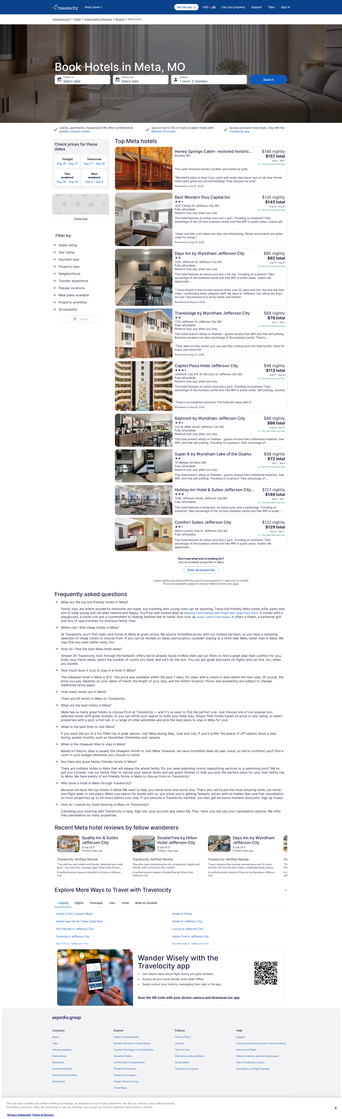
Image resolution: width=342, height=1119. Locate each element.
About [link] (55, 1036)
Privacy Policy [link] (183, 1036)
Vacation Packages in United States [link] (133, 1049)
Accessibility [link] (182, 1062)
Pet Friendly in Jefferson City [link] (75, 928)
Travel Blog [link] (120, 1087)
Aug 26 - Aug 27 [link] (67, 163)
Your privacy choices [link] (186, 1068)
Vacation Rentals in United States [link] (132, 1043)
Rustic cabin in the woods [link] (213, 617)
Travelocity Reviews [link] (125, 1068)
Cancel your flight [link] (246, 1049)
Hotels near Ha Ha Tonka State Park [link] (79, 921)
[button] (171, 889)
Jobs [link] (55, 1043)
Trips (271, 7)
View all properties (201, 570)
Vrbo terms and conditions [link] (189, 1056)
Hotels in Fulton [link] (182, 913)
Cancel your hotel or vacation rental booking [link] (260, 1043)
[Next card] (282, 856)
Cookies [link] (179, 1043)
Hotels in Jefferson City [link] (187, 921)
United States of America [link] (98, 19)
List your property (233, 7)
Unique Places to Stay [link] (126, 1081)
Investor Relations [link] (62, 1068)
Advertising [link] (58, 1081)
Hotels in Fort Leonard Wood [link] (74, 913)
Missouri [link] (120, 19)
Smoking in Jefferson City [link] (72, 936)
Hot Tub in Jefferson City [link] (72, 944)
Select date (71, 81)
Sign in (285, 7)
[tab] (63, 903)
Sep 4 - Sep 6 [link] (94, 181)
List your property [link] (62, 1049)
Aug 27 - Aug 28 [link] (94, 163)
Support (256, 7)
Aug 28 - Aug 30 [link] (67, 181)
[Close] (335, 1108)
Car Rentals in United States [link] (129, 1062)
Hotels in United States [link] (126, 1036)
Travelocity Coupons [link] (125, 1075)
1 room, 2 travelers (194, 81)
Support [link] (240, 1036)
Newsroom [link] (58, 1062)
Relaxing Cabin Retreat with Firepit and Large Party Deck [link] (221, 613)
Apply (81, 319)
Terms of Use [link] (182, 1049)
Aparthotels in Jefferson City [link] (190, 944)
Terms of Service (43, 1114)
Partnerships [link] (59, 1056)
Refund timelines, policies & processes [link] (257, 1056)
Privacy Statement (19, 1114)
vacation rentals (79, 131)
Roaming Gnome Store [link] (64, 1075)
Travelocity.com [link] (61, 19)
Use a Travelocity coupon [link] (250, 1062)
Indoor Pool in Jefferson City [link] (190, 936)
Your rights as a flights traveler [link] (253, 1068)
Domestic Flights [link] (123, 1056)
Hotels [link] (77, 19)
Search (268, 80)
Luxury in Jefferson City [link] (187, 928)
